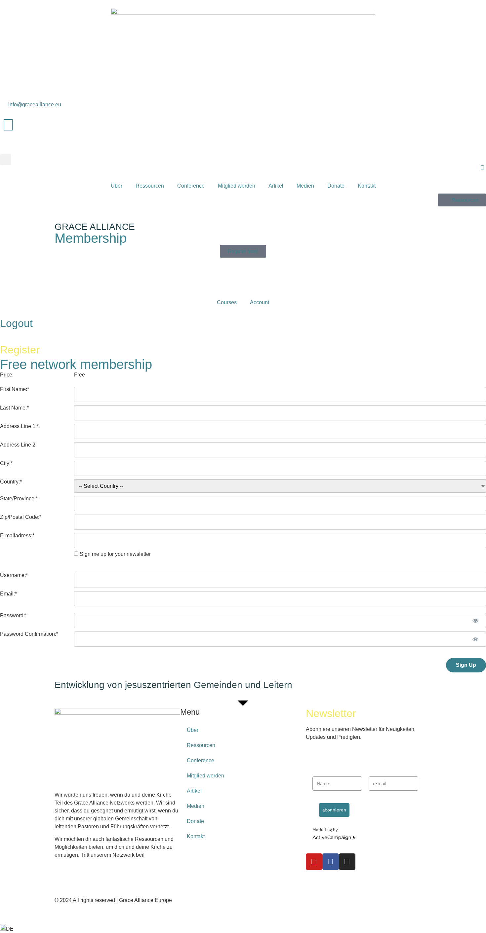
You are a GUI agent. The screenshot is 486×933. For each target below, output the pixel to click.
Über (116, 186)
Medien (305, 186)
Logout (16, 323)
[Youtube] (314, 861)
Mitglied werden (236, 186)
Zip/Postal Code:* (20, 517)
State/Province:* (19, 498)
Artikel (275, 186)
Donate (335, 186)
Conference (191, 186)
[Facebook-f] (330, 861)
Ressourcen (150, 186)
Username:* (14, 575)
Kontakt (367, 186)
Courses (227, 302)
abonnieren (334, 810)
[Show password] (475, 620)
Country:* (11, 481)
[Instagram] (347, 861)
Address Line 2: (18, 445)
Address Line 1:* (19, 426)
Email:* (8, 593)
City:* (6, 463)
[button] (5, 159)
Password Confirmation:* (29, 634)
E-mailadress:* (17, 535)
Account (259, 302)
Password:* (13, 615)
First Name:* (14, 389)
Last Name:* (14, 408)
